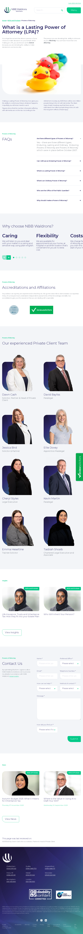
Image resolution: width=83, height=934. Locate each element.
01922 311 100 (30, 875)
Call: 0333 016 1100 (74, 3)
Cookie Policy (35, 925)
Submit (74, 739)
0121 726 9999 (11, 881)
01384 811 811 (11, 875)
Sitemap (27, 924)
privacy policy (14, 676)
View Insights (12, 632)
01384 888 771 (50, 868)
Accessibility (18, 924)
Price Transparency (67, 925)
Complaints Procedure (56, 925)
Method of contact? (68, 683)
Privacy (42, 924)
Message (41, 696)
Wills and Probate (14, 20)
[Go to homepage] (15, 10)
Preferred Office (66, 658)
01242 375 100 (11, 868)
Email (39, 671)
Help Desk (48, 925)
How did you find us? (45, 725)
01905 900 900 (50, 875)
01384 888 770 (31, 868)
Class (75, 928)
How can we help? (44, 683)
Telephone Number (68, 671)
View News (10, 819)
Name (39, 658)
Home (4, 20)
